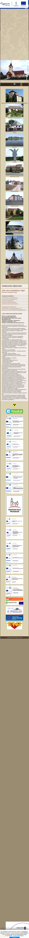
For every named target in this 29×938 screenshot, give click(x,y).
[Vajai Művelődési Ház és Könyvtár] (14, 249)
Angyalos (14, 161)
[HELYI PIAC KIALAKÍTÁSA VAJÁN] (14, 573)
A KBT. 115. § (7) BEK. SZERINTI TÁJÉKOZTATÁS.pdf (13, 309)
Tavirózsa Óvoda (14, 206)
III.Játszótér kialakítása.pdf (8, 300)
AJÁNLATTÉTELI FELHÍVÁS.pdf (9, 306)
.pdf (20, 308)
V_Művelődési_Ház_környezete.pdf (10, 297)
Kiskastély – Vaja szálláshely (14, 117)
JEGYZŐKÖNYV (5, 308)
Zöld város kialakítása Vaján (13, 291)
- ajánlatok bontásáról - (15, 308)
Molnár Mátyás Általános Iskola (14, 220)
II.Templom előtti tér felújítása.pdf (9, 302)
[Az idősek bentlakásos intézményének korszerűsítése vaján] (14, 583)
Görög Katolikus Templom (14, 279)
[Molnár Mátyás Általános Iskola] (14, 219)
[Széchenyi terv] (14, 604)
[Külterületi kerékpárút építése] (14, 595)
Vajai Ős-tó (14, 147)
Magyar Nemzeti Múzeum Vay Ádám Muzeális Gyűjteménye (14, 103)
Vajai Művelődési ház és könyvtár (14, 235)
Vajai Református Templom (14, 250)
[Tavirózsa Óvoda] (14, 204)
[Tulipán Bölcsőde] (14, 190)
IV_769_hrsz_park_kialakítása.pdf (9, 299)
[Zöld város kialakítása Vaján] (14, 562)
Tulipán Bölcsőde (14, 191)
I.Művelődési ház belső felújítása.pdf (10, 303)
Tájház (14, 132)
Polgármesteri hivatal (14, 176)
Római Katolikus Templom (14, 264)
